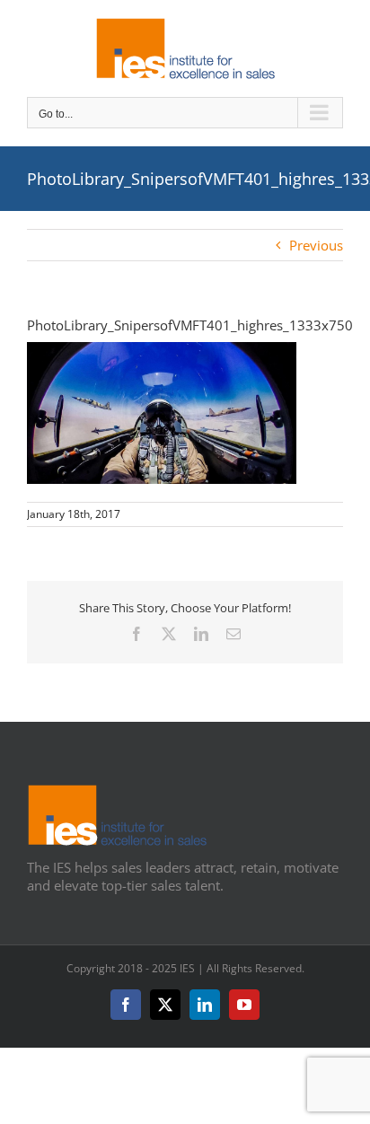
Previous (316, 245)
